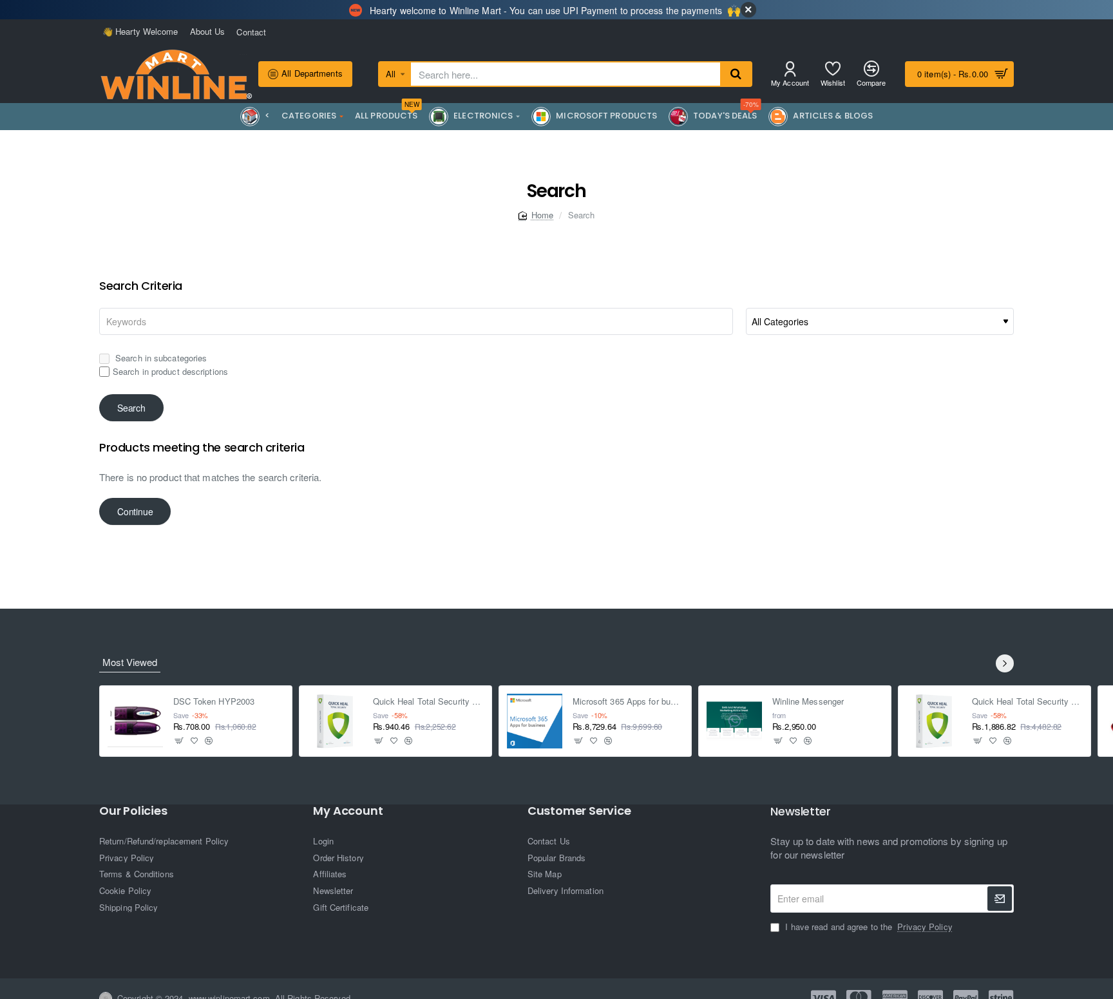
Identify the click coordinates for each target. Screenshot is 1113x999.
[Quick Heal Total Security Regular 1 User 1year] (335, 721)
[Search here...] (735, 74)
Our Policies (133, 810)
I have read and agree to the (867, 927)
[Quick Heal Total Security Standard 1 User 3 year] (934, 721)
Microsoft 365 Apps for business (628, 701)
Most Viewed (129, 662)
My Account (348, 810)
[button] (179, 740)
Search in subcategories (160, 358)
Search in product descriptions (170, 371)
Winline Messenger (808, 701)
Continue (135, 511)
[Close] (748, 9)
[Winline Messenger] (734, 721)
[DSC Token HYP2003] (135, 721)
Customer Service (579, 810)
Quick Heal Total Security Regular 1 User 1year (428, 701)
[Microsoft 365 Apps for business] (534, 721)
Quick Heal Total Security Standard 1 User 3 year (1027, 701)
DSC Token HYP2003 (214, 701)
